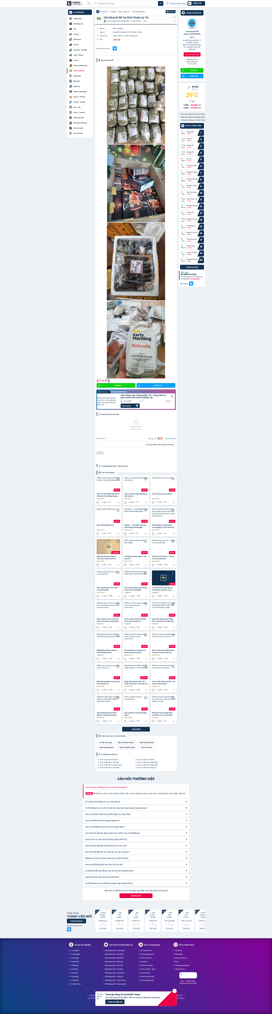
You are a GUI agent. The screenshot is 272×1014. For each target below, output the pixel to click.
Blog (176, 961)
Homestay (144, 961)
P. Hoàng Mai (75, 954)
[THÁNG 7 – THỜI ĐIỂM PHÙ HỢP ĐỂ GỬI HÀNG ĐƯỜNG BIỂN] (136, 515)
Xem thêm (136, 729)
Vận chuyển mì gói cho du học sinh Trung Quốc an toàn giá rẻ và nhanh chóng (108, 620)
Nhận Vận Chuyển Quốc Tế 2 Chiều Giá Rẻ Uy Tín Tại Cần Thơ (136, 682)
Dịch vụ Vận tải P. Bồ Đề (146, 759)
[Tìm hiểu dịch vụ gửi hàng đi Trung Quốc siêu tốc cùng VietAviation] (163, 577)
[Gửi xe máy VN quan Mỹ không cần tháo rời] (136, 484)
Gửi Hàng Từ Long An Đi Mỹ (162, 494)
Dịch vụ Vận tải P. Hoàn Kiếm (148, 765)
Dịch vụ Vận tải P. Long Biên (110, 767)
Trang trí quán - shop (147, 969)
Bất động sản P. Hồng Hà (114, 976)
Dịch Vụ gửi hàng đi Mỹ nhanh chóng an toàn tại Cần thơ (163, 651)
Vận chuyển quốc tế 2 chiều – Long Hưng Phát (108, 588)
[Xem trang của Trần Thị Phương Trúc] (98, 721)
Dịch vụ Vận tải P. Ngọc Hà (147, 767)
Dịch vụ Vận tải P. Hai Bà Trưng (111, 765)
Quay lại (171, 11)
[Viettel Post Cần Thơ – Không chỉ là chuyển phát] (163, 546)
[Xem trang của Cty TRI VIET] (98, 564)
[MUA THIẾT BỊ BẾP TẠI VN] (108, 515)
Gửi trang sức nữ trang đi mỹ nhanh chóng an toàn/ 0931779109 (134, 651)
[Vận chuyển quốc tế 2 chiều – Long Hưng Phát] (108, 577)
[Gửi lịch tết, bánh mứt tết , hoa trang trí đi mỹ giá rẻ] (163, 671)
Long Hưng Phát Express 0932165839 (192, 32)
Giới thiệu (178, 950)
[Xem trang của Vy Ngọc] (126, 596)
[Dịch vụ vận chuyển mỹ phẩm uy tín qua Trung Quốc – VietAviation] (136, 609)
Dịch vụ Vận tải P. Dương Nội (148, 762)
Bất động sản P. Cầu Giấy (114, 954)
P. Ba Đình (74, 973)
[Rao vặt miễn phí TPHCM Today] (193, 120)
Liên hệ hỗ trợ (180, 969)
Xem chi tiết (126, 406)
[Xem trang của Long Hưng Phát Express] (98, 596)
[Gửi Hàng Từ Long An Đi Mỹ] (163, 484)
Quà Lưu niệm (145, 973)
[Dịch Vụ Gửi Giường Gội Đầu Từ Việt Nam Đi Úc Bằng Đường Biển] (108, 484)
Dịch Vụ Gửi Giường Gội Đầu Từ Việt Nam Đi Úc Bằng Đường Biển (108, 495)
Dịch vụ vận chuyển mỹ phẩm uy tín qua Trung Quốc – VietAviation (135, 620)
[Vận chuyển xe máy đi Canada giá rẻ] (136, 703)
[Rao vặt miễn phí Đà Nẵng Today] (192, 117)
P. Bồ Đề (113, 11)
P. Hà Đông (74, 976)
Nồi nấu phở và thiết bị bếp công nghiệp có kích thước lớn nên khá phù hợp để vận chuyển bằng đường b (163, 526)
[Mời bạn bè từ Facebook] (191, 283)
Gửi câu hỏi (136, 895)
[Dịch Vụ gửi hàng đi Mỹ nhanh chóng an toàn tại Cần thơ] (163, 640)
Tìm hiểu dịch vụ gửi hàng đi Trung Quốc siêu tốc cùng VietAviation (162, 588)
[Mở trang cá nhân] (183, 132)
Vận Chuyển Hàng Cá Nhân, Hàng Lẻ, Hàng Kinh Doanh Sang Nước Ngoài (107, 714)
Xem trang (103, 928)
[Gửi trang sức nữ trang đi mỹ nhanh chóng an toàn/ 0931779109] (136, 640)
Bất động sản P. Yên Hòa (114, 965)
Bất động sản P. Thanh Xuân (116, 980)
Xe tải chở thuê (145, 958)
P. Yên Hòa (74, 969)
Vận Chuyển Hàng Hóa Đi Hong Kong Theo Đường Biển (135, 588)
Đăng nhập (171, 438)
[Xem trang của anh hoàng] (153, 721)
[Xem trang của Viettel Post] (153, 564)
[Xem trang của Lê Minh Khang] (98, 502)
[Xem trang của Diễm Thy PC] (153, 502)
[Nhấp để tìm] (160, 3)
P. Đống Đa (74, 965)
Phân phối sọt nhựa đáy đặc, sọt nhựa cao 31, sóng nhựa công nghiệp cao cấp (162, 714)
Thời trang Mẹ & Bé (147, 980)
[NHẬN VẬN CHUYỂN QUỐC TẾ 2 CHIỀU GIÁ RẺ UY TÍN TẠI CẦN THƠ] (136, 671)
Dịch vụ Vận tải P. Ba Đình (109, 759)
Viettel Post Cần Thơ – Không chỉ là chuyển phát (163, 557)
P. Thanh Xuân (76, 984)
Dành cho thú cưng (147, 976)
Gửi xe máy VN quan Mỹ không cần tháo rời (135, 495)
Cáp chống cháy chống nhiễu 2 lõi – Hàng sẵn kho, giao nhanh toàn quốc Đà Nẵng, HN (143, 396)
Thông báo (179, 954)
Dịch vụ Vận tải (124, 11)
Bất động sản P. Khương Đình (116, 984)
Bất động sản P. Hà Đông (114, 969)
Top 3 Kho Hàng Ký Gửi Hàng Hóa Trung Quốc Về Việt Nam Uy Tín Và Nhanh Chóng (163, 620)
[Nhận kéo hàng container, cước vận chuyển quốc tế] (108, 546)
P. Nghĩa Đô (75, 961)
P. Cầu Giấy (75, 958)
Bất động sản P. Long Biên (115, 973)
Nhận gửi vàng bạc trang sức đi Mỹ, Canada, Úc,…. (108, 682)
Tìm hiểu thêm (195, 279)
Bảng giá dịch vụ (181, 958)
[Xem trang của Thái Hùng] (126, 564)
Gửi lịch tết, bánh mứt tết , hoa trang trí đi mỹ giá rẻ (163, 682)
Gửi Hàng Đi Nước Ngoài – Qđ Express (135, 557)
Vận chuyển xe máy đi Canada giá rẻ (135, 714)
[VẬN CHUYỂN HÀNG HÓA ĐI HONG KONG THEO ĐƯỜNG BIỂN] (136, 577)
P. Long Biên (75, 950)
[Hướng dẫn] (89, 3)
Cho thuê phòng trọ (147, 954)
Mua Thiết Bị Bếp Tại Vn (105, 525)
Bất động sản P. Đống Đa (114, 961)
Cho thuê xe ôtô (145, 950)
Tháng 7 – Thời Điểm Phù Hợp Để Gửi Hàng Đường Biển (135, 526)
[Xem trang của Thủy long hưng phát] (126, 658)
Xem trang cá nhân (192, 54)
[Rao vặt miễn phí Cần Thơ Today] (192, 114)
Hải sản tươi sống (146, 965)
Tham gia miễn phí (115, 1002)
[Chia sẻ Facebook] (115, 48)
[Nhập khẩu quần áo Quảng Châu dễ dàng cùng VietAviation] (108, 640)
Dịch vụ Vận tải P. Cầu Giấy (109, 762)
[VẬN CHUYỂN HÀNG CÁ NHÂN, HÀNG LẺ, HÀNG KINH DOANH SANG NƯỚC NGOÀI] (108, 703)
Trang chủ (103, 11)
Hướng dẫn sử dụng (182, 965)
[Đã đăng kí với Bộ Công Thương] (188, 976)
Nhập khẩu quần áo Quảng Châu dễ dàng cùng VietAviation (106, 651)
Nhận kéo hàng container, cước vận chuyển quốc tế (106, 557)
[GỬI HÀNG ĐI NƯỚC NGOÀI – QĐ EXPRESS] (136, 546)
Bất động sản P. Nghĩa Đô (115, 958)
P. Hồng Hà (74, 980)
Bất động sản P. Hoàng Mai (115, 950)
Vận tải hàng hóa (138, 11)
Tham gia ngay (192, 267)
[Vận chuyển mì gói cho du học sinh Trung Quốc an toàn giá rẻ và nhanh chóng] (108, 609)
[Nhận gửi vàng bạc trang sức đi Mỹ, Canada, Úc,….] (108, 671)
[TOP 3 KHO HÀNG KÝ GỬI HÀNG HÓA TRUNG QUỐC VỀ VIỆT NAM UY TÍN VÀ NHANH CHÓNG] (163, 609)
